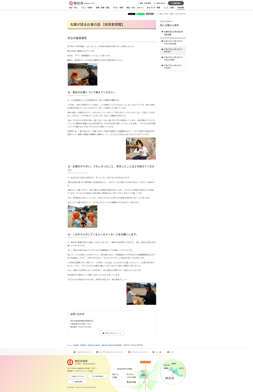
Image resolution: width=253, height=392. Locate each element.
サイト (172, 352)
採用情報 (83, 345)
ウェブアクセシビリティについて (111, 352)
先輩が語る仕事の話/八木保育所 (173, 67)
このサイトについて (83, 352)
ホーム (69, 345)
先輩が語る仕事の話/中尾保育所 (173, 50)
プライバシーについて (139, 352)
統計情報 (132, 382)
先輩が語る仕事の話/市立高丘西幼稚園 (173, 42)
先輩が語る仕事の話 (93, 345)
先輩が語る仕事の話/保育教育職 (173, 33)
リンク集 (158, 352)
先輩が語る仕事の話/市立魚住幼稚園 (173, 58)
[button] (144, 3)
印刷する (150, 14)
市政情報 (75, 345)
